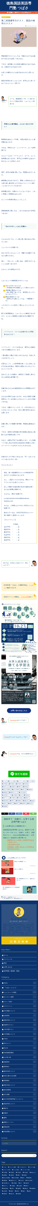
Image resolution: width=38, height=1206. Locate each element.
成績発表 (19, 1062)
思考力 (12, 800)
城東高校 (5, 792)
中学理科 (19, 784)
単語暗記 (26, 786)
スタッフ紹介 (19, 1001)
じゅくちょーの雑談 (20, 992)
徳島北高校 (5, 800)
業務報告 (19, 1080)
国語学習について (6, 17)
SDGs (19, 983)
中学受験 (5, 784)
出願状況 (12, 1175)
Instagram (13, 753)
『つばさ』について (19, 987)
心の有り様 (20, 1057)
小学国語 (13, 797)
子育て (20, 1038)
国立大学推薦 (16, 789)
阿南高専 (23, 803)
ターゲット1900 (21, 781)
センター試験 (12, 781)
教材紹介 (19, 1066)
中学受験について (19, 1011)
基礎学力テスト (13, 792)
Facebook (13, 720)
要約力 (19, 1108)
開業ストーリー (19, 1122)
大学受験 (15, 795)
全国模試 (13, 786)
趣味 (19, 1117)
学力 (21, 795)
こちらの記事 (25, 597)
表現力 (4, 803)
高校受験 (5, 806)
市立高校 (20, 797)
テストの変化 (31, 781)
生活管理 (5, 1191)
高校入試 (30, 803)
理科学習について (19, 1085)
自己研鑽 (19, 1094)
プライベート (20, 1006)
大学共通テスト (6, 795)
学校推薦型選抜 (19, 1052)
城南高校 (30, 789)
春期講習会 (33, 1188)
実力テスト (5, 797)
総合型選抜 (19, 1090)
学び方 (20, 1048)
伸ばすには (5, 786)
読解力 (10, 803)
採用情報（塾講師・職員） (12, 971)
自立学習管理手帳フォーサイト (19, 1099)
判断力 (19, 786)
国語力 (23, 789)
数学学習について (19, 1071)
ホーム (6, 955)
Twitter (6, 737)
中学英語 (26, 784)
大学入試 (22, 1180)
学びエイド (19, 1043)
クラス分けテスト (22, 1167)
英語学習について (20, 1103)
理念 (5, 963)
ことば (4, 781)
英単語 (32, 800)
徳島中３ (27, 797)
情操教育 (19, 800)
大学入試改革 (23, 792)
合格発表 (19, 1015)
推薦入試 (26, 800)
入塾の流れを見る (13, 844)
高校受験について (20, 1131)
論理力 (16, 803)
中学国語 (12, 784)
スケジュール (8, 959)
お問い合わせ (8, 967)
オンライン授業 (19, 997)
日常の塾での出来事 (19, 1076)
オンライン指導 (12, 1167)
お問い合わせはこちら (19, 710)
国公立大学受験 (6, 789)
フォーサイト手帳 (26, 1169)
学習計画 (27, 795)
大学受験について (20, 1034)
